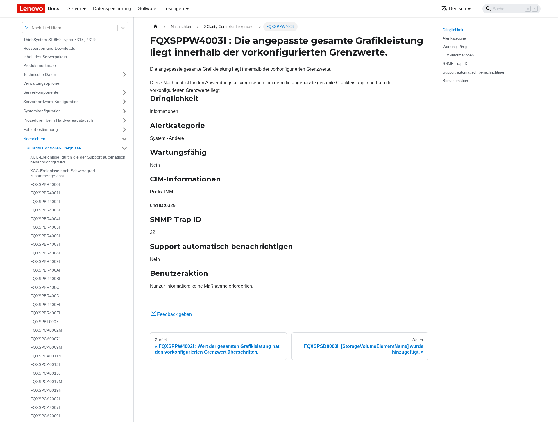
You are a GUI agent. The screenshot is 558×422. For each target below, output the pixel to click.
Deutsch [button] (457, 8)
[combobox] (32, 27)
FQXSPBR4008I (45, 253)
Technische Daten (39, 74)
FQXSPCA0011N (45, 356)
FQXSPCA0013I (45, 364)
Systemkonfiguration (42, 110)
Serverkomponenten (42, 92)
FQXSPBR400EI (45, 304)
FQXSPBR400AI (45, 270)
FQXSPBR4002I (45, 201)
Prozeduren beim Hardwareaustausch (58, 120)
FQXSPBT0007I (45, 321)
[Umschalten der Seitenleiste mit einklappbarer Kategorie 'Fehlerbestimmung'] (124, 129)
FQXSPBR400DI (45, 295)
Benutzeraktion (455, 81)
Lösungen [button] (173, 8)
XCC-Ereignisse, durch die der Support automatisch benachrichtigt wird (77, 160)
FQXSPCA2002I (45, 398)
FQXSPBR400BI (45, 278)
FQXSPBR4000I (45, 184)
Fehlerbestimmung (40, 129)
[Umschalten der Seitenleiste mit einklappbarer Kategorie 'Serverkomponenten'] (124, 92)
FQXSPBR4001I (45, 192)
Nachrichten (34, 138)
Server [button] (74, 8)
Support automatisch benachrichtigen (474, 72)
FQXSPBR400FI (45, 313)
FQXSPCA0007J (45, 338)
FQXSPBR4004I (45, 218)
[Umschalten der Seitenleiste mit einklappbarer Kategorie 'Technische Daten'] (124, 74)
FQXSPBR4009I (45, 261)
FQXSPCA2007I (45, 407)
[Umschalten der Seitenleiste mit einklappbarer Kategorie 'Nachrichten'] (124, 139)
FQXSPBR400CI (45, 287)
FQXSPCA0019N (46, 390)
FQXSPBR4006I (45, 236)
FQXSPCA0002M (46, 330)
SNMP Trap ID (455, 63)
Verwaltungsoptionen (42, 83)
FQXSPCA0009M (46, 347)
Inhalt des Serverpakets (45, 56)
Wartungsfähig (455, 46)
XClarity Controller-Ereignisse (54, 148)
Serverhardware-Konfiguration (51, 101)
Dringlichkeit (453, 30)
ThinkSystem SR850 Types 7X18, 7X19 (59, 39)
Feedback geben (174, 314)
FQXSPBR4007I (45, 244)
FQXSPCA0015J (45, 373)
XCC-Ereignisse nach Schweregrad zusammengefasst (62, 173)
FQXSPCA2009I (45, 416)
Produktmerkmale (39, 65)
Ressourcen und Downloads (49, 48)
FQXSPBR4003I (45, 210)
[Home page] (155, 26)
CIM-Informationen (458, 55)
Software (147, 8)
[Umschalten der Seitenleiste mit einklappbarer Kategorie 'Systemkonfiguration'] (124, 111)
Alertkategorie (454, 38)
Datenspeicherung (112, 8)
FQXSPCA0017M (46, 381)
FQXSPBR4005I (45, 227)
